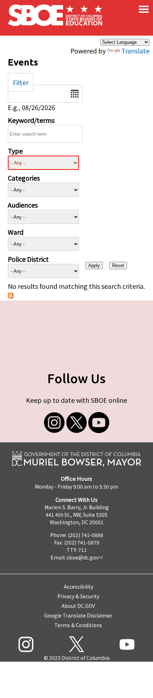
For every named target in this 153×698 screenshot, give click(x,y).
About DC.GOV (78, 605)
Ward (15, 231)
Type (15, 150)
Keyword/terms (31, 120)
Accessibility (78, 586)
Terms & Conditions (78, 625)
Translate (135, 50)
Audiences (23, 204)
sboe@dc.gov (83, 557)
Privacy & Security (78, 596)
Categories (24, 177)
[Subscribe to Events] (11, 295)
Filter (20, 82)
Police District (28, 259)
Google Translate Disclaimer (78, 615)
